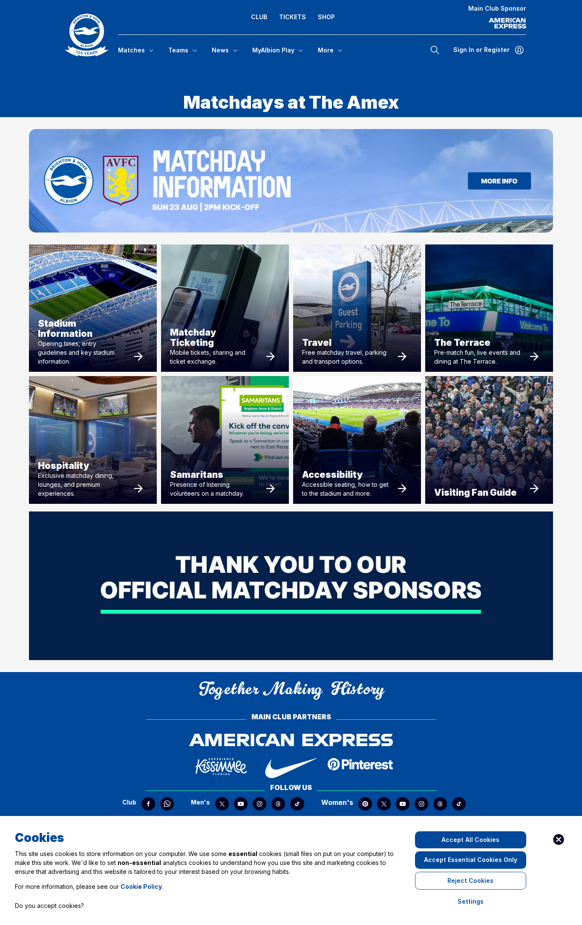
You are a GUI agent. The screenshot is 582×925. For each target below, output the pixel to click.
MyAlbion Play (273, 50)
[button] (87, 35)
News (220, 50)
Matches (131, 50)
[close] (558, 839)
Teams (178, 50)
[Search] (435, 50)
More (326, 50)
